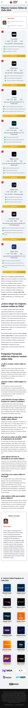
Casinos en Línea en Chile (19, 692)
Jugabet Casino (21, 593)
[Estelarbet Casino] (7, 633)
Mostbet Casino (7, 593)
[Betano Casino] (21, 619)
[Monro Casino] (21, 605)
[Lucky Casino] (7, 662)
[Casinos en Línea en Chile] (14, 2)
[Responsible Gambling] (21, 670)
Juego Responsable (19, 704)
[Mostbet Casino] (7, 591)
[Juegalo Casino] (7, 619)
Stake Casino (21, 649)
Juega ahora (14, 56)
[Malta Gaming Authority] (7, 670)
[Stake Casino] (21, 648)
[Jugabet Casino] (21, 591)
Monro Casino (21, 607)
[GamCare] (7, 677)
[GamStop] (21, 677)
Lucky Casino (7, 664)
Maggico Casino (7, 607)
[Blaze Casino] (21, 662)
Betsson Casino (7, 649)
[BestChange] (14, 684)
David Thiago (10, 18)
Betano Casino (21, 621)
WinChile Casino (21, 635)
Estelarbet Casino (7, 635)
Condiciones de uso (9, 704)
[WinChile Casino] (21, 633)
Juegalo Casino (7, 621)
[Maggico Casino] (7, 605)
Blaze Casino (21, 664)
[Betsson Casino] (7, 648)
